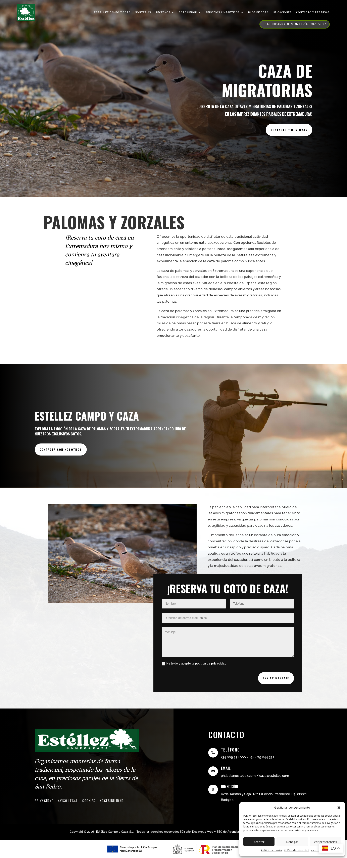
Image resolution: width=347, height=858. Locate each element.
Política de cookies (271, 850)
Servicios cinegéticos (222, 12)
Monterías (143, 12)
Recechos (163, 12)
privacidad (44, 800)
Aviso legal (317, 850)
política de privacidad (211, 663)
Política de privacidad (296, 850)
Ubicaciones (282, 12)
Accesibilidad (112, 800)
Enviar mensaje (276, 678)
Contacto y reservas (313, 12)
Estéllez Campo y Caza (112, 12)
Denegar (292, 842)
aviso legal (68, 800)
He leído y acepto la (196, 663)
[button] (339, 808)
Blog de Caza (258, 12)
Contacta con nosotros (61, 449)
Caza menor (188, 12)
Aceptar (259, 842)
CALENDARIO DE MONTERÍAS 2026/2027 (295, 24)
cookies (89, 800)
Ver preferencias (325, 842)
